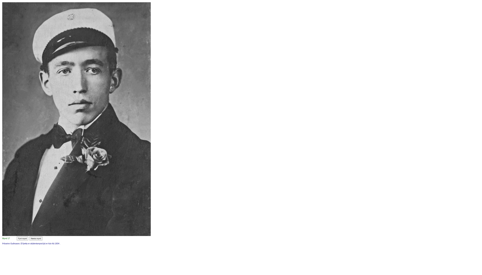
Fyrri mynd (22, 238)
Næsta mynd (36, 238)
